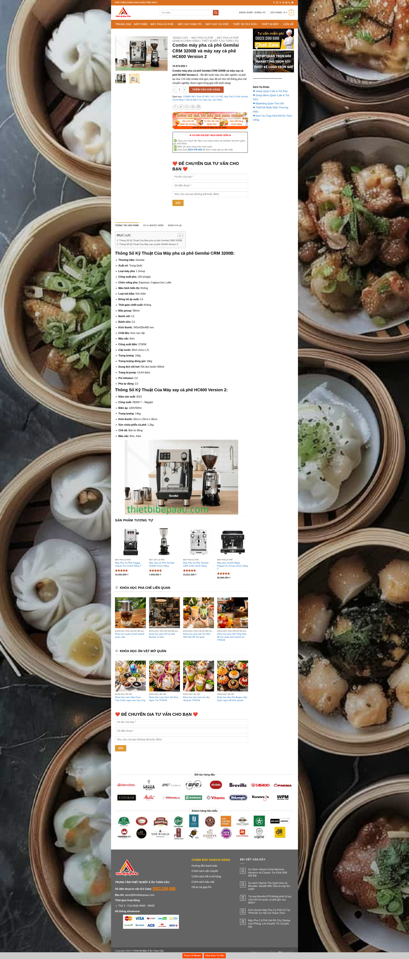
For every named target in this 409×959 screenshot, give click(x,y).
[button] (252, 12)
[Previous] (120, 53)
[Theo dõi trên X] (280, 3)
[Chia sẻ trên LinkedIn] (198, 107)
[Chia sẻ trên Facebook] (175, 107)
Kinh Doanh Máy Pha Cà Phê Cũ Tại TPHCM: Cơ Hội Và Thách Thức (269, 911)
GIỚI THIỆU (141, 24)
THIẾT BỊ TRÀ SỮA (245, 24)
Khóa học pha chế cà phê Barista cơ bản (162, 635)
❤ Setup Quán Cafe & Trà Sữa (270, 91)
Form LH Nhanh (192, 955)
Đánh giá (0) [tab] (174, 225)
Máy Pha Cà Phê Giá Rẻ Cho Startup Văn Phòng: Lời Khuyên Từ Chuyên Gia (269, 923)
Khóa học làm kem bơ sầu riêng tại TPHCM (196, 699)
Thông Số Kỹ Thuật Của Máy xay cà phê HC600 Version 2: (149, 244)
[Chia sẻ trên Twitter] (181, 107)
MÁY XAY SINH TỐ (189, 24)
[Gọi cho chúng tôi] (289, 3)
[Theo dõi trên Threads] (283, 3)
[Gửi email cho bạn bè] (186, 107)
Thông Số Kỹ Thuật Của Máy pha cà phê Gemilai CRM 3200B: (150, 240)
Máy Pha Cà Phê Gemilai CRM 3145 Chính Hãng (195, 564)
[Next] (163, 53)
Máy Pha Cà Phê (202, 37)
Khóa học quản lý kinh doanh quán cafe (129, 635)
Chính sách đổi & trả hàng (206, 876)
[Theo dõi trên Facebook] (274, 3)
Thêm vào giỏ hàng (206, 89)
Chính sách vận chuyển (205, 871)
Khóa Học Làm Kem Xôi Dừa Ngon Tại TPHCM (163, 699)
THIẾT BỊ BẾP (270, 24)
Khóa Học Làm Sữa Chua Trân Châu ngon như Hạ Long (130, 699)
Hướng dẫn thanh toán (204, 865)
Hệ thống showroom (127, 911)
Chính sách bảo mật (203, 882)
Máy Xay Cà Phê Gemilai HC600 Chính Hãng (161, 564)
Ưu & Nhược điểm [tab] (153, 225)
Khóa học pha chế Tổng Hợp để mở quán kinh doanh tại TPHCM (231, 637)
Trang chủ (180, 37)
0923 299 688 (195, 149)
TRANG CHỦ (123, 24)
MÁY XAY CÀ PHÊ (217, 24)
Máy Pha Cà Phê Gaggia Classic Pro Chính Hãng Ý (128, 564)
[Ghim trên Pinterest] (192, 107)
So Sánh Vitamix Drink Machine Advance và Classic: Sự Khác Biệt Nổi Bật (267, 872)
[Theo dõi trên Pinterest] (292, 3)
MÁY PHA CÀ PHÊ (161, 24)
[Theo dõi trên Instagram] (277, 3)
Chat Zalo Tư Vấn (214, 955)
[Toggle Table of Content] (178, 235)
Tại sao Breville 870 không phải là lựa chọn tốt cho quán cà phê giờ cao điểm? (269, 899)
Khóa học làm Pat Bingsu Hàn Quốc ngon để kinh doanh (232, 699)
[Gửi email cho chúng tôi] (286, 3)
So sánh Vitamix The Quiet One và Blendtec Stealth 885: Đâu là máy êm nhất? (269, 886)
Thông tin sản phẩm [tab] (127, 225)
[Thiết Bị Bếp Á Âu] (135, 12)
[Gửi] (215, 12)
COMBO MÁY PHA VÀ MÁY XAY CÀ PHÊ (203, 96)
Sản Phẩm (217, 100)
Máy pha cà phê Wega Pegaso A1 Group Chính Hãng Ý (232, 565)
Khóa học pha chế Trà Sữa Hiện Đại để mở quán (196, 635)
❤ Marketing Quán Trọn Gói (268, 103)
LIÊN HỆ (288, 24)
